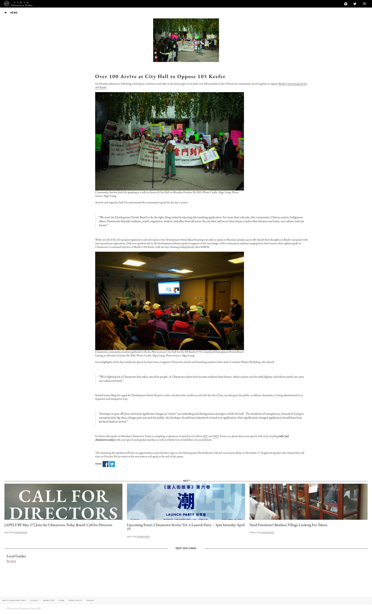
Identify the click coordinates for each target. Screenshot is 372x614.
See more (11, 561)
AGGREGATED (21, 532)
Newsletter (48, 600)
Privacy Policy (76, 600)
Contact (34, 600)
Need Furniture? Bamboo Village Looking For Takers (288, 524)
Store (61, 600)
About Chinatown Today (14, 600)
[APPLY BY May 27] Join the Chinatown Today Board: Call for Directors (58, 524)
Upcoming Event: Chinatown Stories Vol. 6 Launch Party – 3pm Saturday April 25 (186, 526)
